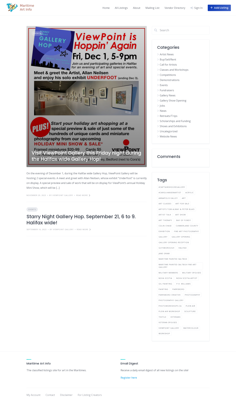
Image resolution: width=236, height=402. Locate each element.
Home (106, 8)
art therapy (165, 220)
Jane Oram (164, 253)
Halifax (183, 248)
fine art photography (186, 231)
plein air (190, 306)
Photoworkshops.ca (170, 306)
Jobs (162, 105)
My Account (33, 395)
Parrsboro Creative (170, 295)
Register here (129, 377)
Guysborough (166, 248)
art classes (165, 203)
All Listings (121, 8)
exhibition (164, 231)
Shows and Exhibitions (173, 126)
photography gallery (171, 300)
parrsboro (178, 289)
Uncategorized (168, 131)
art (184, 198)
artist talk (165, 214)
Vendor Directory (175, 8)
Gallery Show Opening (173, 100)
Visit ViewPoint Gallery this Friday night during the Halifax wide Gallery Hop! (86, 155)
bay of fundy (183, 220)
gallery (163, 237)
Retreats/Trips (168, 116)
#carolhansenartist (170, 192)
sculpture (190, 311)
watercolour (190, 328)
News (163, 111)
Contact (50, 395)
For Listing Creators (90, 395)
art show (180, 214)
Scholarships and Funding (175, 121)
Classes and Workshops (174, 70)
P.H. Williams (183, 284)
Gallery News (167, 95)
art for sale (182, 203)
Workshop (164, 333)
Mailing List (152, 8)
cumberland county (187, 225)
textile (162, 317)
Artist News (167, 54)
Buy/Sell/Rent (168, 59)
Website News (168, 136)
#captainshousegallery (172, 187)
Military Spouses (191, 272)
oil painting (165, 284)
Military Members (168, 272)
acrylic (189, 192)
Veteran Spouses (168, 322)
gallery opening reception (174, 242)
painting (163, 289)
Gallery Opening (181, 237)
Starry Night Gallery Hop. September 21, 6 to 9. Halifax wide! (81, 219)
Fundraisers (167, 90)
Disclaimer (66, 395)
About (136, 8)
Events (37, 33)
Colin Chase (165, 225)
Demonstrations (169, 80)
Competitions (168, 75)
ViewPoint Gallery (169, 328)
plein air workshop (169, 311)
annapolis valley (168, 198)
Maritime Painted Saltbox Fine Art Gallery (178, 265)
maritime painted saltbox (173, 259)
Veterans (175, 317)
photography (192, 295)
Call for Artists (168, 64)
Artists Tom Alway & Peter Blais (176, 209)
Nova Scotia (165, 278)
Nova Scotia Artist (186, 278)
